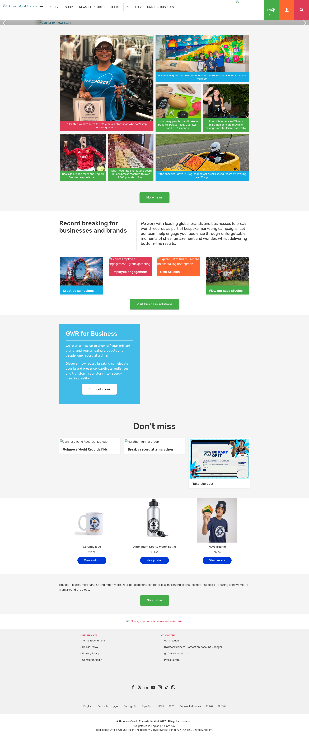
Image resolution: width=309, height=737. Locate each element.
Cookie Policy (90, 647)
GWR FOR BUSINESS (160, 7)
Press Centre (172, 660)
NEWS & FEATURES (91, 7)
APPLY (54, 7)
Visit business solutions (155, 304)
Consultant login (92, 660)
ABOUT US (134, 7)
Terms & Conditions (93, 640)
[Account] (286, 10)
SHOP (69, 7)
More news (154, 197)
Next (304, 23)
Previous (5, 23)
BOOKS (115, 7)
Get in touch (171, 640)
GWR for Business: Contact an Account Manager (193, 647)
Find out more (99, 389)
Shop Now (154, 600)
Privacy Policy (90, 653)
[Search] (301, 10)
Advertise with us (178, 653)
